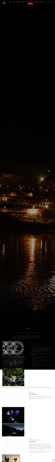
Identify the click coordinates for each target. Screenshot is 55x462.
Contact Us (49, 1)
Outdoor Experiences (29, 1)
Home (10, 1)
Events (46, 1)
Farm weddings (19, 1)
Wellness (23, 1)
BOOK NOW (30, 3)
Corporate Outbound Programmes (38, 1)
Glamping (13, 1)
